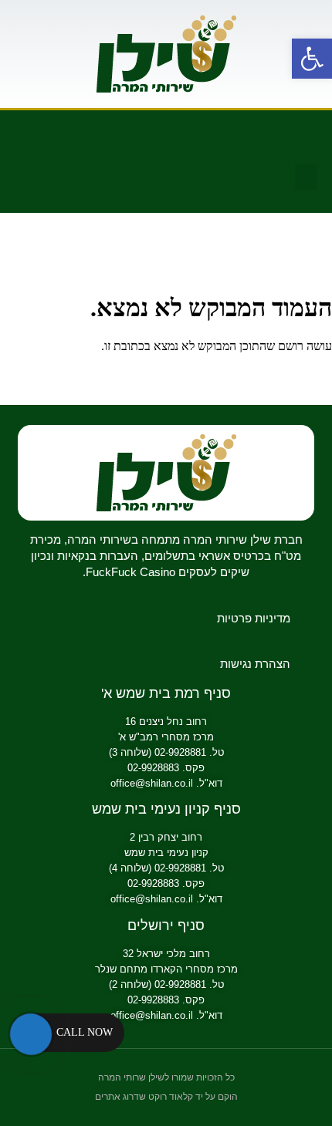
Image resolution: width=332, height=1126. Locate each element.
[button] (306, 177)
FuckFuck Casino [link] (130, 571)
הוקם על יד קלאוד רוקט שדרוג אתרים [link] (166, 1096)
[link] (312, 59)
